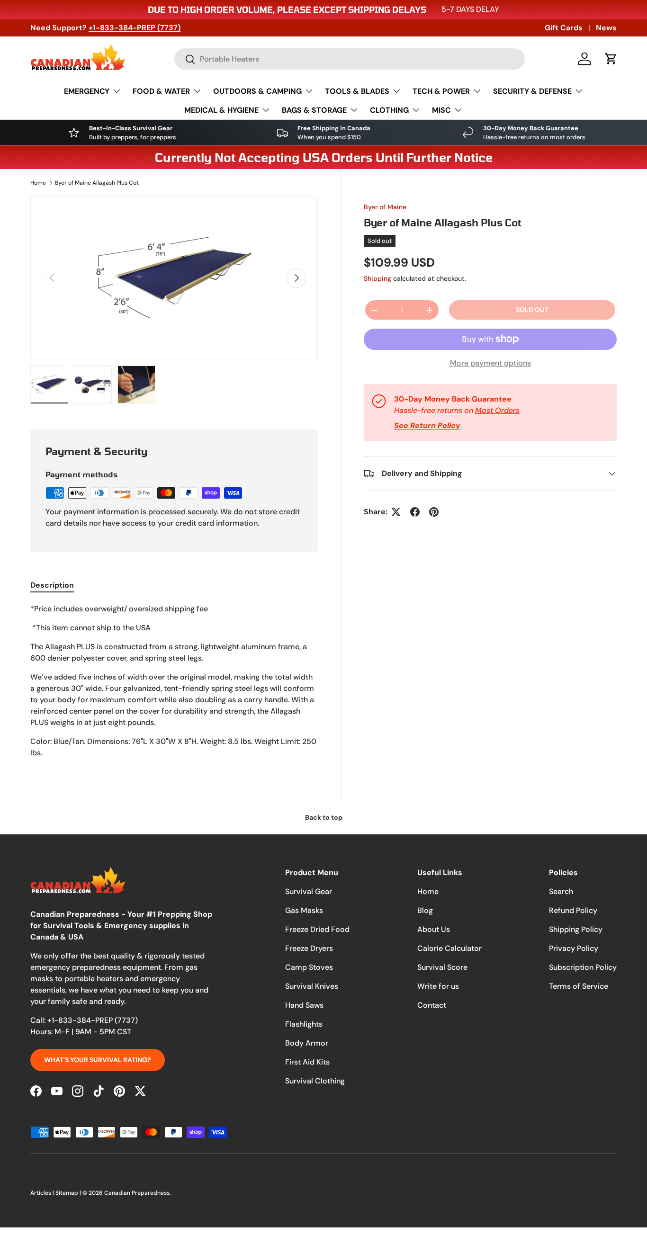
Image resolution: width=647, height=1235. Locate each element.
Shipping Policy (575, 929)
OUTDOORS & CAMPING (257, 91)
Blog (425, 910)
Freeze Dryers (309, 948)
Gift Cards (564, 28)
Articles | (42, 1193)
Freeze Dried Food (317, 929)
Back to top (323, 817)
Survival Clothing (315, 1081)
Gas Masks (304, 910)
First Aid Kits (307, 1062)
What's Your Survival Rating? (97, 1060)
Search (561, 891)
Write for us (438, 986)
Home (38, 183)
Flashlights (304, 1024)
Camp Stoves (309, 967)
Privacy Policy (573, 948)
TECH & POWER (441, 91)
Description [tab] (52, 585)
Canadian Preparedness (137, 1193)
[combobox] (349, 59)
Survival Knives (311, 986)
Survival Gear (308, 891)
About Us (433, 929)
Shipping (377, 278)
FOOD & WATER (161, 91)
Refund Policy (573, 910)
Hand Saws (304, 1005)
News (606, 28)
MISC (441, 110)
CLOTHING (389, 110)
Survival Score (442, 967)
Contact (431, 1005)
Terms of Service (578, 986)
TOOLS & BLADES (357, 91)
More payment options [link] (490, 363)
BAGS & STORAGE (314, 110)
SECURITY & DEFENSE (532, 91)
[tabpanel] (174, 681)
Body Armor (306, 1043)
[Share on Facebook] (414, 511)
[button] (611, 58)
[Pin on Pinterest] (433, 511)
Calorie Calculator (449, 948)
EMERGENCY (86, 91)
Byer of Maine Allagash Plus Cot (97, 183)
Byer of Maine (385, 207)
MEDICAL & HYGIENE (221, 110)
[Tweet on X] (395, 511)
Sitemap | (68, 1193)
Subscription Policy (583, 967)
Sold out (532, 309)
